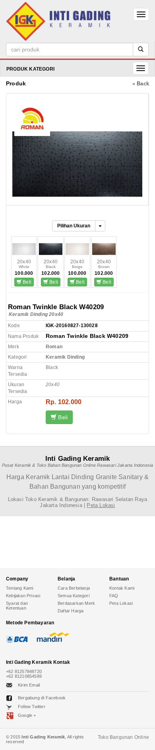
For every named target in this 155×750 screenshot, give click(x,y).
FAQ (113, 595)
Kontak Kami (121, 588)
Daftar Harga (70, 610)
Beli (26, 282)
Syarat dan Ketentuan (17, 605)
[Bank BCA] (18, 637)
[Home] (58, 20)
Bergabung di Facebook (42, 697)
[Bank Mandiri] (52, 637)
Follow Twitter (31, 706)
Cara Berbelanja (74, 588)
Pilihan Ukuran (73, 226)
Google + (27, 715)
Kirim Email (29, 685)
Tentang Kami (19, 588)
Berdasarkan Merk (76, 603)
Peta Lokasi (121, 603)
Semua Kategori (73, 595)
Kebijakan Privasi (23, 595)
